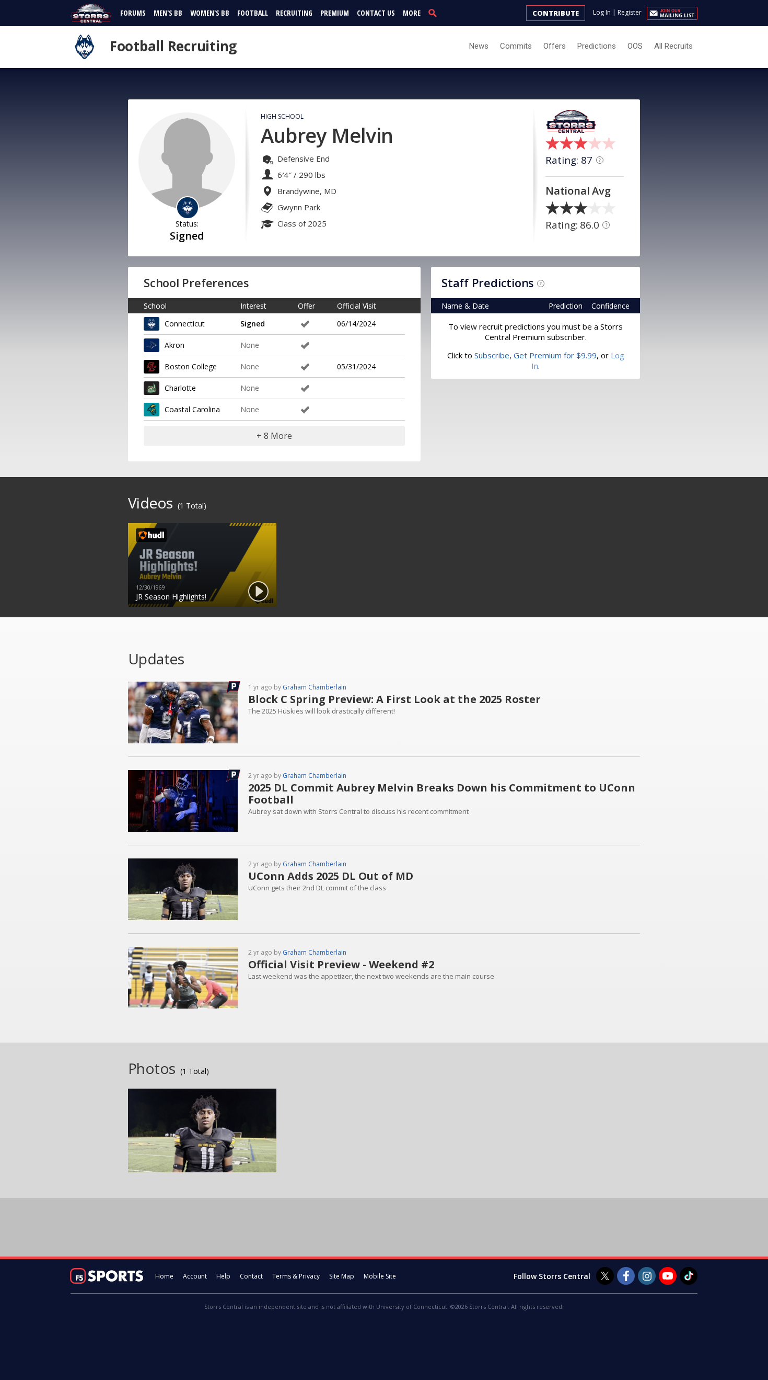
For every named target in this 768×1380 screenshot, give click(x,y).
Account (195, 1276)
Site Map (341, 1276)
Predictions (596, 46)
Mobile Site (380, 1276)
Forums (133, 13)
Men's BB (168, 13)
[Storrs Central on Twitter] (605, 1276)
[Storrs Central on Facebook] (626, 1276)
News (478, 46)
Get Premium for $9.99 (555, 355)
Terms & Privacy (296, 1276)
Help (223, 1276)
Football (252, 13)
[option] (202, 565)
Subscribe (491, 355)
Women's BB (209, 13)
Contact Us (376, 13)
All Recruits (673, 46)
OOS (635, 46)
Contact (251, 1276)
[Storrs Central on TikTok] (688, 1276)
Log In (602, 12)
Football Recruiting (173, 46)
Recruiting (294, 13)
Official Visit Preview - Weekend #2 (341, 964)
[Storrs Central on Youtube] (668, 1276)
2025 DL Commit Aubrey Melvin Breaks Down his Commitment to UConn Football (441, 794)
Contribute (555, 13)
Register (630, 12)
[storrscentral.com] (91, 13)
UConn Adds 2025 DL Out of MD (330, 876)
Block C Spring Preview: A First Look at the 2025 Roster (394, 699)
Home (164, 1276)
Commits (516, 46)
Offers (554, 46)
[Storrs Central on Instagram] (647, 1276)
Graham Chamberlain (314, 687)
